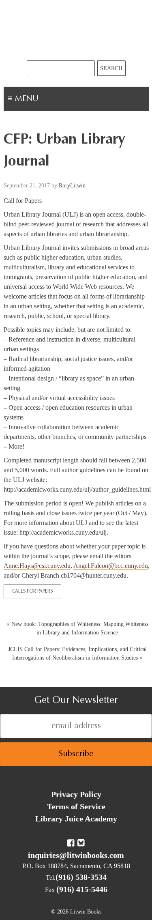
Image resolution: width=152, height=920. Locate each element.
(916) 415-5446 (81, 889)
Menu (51, 100)
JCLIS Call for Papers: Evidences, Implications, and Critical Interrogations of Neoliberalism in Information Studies (77, 653)
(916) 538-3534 (81, 877)
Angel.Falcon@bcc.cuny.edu (110, 565)
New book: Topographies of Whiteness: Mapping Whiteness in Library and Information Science (79, 628)
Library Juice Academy (76, 818)
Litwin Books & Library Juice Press (76, 30)
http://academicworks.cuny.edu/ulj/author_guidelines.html (77, 489)
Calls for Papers (32, 591)
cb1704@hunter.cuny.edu (93, 575)
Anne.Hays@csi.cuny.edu (37, 565)
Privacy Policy (76, 794)
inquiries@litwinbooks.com (76, 855)
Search (111, 68)
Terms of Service (76, 806)
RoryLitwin (72, 186)
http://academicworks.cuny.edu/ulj (63, 532)
